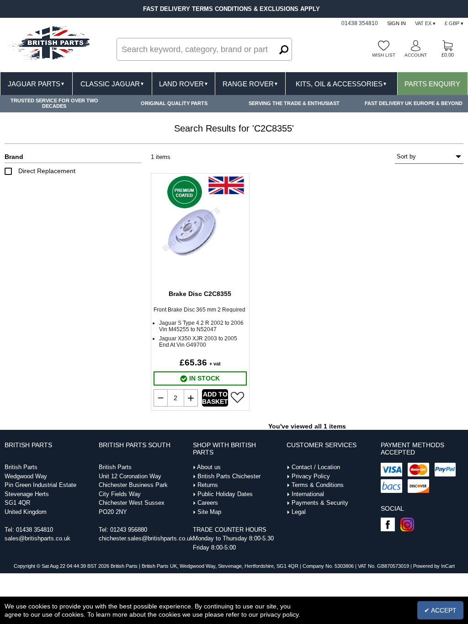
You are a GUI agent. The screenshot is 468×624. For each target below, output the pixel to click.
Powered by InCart (434, 566)
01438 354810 (34, 529)
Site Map (209, 511)
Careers (207, 502)
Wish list (383, 55)
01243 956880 (128, 529)
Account (415, 55)
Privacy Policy (311, 476)
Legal (299, 511)
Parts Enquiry (432, 84)
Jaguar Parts (36, 84)
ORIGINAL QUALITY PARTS (174, 103)
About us (209, 467)
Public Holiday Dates (225, 494)
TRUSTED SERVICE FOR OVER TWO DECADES (54, 103)
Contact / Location (316, 467)
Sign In (396, 23)
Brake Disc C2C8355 (200, 293)
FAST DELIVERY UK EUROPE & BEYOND (414, 103)
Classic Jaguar (112, 84)
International (308, 494)
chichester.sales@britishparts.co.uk (146, 538)
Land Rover (183, 84)
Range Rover (250, 84)
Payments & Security (320, 502)
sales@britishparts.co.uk (37, 538)
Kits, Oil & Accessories (341, 84)
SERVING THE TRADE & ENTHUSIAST (294, 103)
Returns (207, 484)
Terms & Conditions (318, 484)
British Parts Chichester (229, 476)
